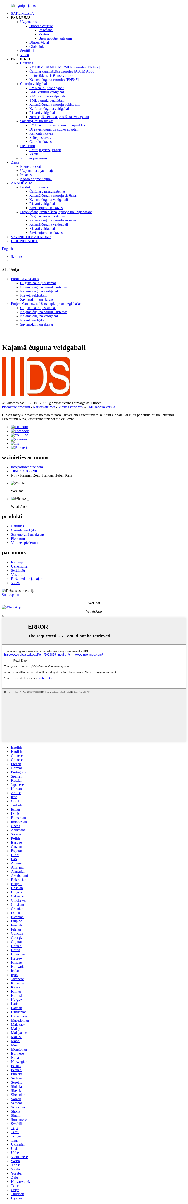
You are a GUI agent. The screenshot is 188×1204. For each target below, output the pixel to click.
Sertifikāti (27, 51)
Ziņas (15, 162)
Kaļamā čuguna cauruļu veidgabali (54, 104)
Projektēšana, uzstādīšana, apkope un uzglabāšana (56, 212)
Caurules (26, 63)
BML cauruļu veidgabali (47, 92)
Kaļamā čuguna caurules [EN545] (54, 80)
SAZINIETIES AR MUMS (31, 237)
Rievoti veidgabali (42, 113)
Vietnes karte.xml (70, 407)
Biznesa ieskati (31, 166)
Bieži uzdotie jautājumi (55, 38)
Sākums (16, 256)
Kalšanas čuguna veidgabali (49, 109)
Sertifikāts (18, 570)
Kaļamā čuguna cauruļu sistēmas (53, 195)
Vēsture (44, 34)
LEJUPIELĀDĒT (24, 241)
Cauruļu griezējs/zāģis (45, 150)
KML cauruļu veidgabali (47, 96)
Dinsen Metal (39, 42)
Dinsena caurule (41, 26)
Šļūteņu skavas (40, 137)
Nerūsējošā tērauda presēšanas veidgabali (59, 117)
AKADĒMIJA (22, 183)
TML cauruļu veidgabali (46, 100)
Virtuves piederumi (34, 158)
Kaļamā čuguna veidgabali (48, 200)
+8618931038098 (24, 471)
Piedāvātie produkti (16, 407)
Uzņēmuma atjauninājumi (38, 171)
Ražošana (46, 30)
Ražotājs (17, 562)
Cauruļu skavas (40, 142)
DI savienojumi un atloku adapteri (53, 129)
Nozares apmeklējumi (36, 179)
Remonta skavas (41, 133)
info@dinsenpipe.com (27, 467)
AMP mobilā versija (100, 407)
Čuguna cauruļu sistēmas (47, 191)
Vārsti (33, 154)
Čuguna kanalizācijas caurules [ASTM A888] (62, 71)
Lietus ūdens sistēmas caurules (51, 75)
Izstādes (26, 175)
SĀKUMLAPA (22, 13)
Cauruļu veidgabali (34, 84)
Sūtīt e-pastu (11, 595)
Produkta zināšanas (34, 187)
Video (24, 55)
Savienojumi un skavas (36, 121)
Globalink (36, 46)
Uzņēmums (28, 22)
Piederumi (27, 146)
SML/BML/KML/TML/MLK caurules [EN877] (64, 67)
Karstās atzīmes (44, 407)
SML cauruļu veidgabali (46, 88)
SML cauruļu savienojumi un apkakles (57, 125)
